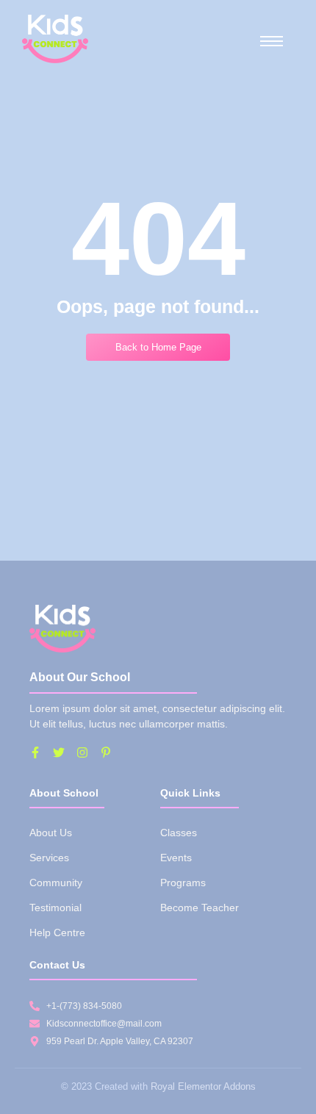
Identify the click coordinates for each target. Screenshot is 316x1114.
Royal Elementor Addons (203, 1086)
